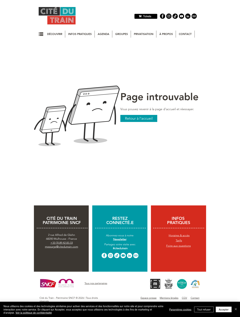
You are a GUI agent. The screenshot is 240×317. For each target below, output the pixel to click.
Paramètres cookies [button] (180, 309)
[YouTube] (181, 16)
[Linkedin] (187, 16)
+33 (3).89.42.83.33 (61, 242)
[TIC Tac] (175, 16)
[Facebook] (162, 16)
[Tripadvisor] (194, 16)
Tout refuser (204, 309)
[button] (41, 34)
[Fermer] (236, 309)
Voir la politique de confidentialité (33, 312)
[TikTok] (116, 255)
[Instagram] (168, 16)
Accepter (224, 309)
